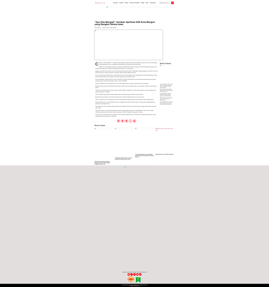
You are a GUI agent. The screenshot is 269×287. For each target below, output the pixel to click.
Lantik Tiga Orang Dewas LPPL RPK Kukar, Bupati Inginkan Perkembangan (165, 94)
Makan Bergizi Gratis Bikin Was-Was (164, 154)
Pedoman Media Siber (142, 272)
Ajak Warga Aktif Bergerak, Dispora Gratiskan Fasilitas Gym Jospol (123, 158)
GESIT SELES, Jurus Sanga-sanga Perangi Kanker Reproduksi (166, 99)
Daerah (121, 2)
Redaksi (131, 272)
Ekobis (126, 2)
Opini (147, 2)
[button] (118, 121)
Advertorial (153, 2)
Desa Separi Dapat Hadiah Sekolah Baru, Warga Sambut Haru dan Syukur (166, 90)
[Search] (172, 3)
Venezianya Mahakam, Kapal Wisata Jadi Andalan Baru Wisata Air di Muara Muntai (144, 155)
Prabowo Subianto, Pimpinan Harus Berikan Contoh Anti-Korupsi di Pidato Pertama (166, 103)
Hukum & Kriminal (134, 2)
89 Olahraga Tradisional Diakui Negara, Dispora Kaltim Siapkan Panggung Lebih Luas (102, 163)
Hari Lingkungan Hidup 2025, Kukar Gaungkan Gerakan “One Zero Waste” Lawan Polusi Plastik (166, 86)
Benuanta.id (137, 285)
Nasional (115, 2)
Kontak (134, 272)
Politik (142, 2)
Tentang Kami (125, 272)
